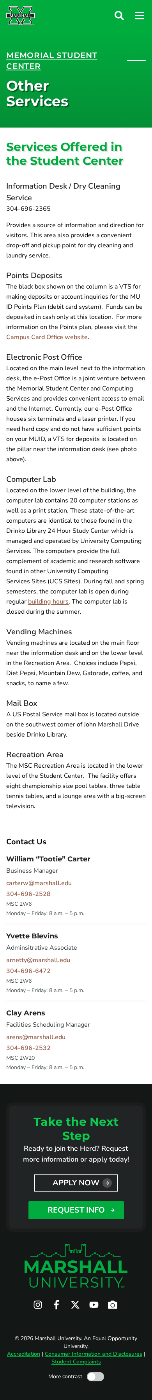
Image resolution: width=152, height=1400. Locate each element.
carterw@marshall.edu (39, 883)
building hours (48, 601)
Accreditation (23, 1354)
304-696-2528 (28, 894)
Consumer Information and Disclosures (93, 1354)
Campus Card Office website (47, 337)
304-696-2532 (28, 1048)
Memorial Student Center (51, 61)
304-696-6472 (28, 971)
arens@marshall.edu (35, 1037)
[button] (119, 15)
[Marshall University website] (20, 15)
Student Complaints (76, 1361)
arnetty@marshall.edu (38, 960)
